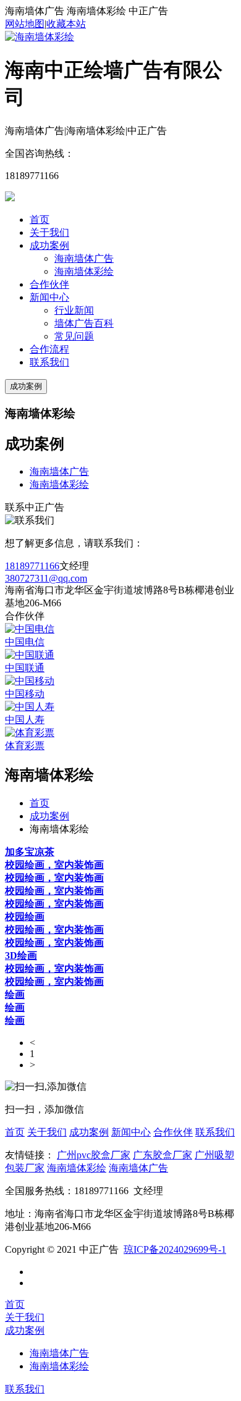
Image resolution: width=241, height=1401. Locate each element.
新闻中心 (49, 297)
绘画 (15, 994)
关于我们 (49, 232)
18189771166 (32, 566)
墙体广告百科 (84, 323)
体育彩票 (24, 745)
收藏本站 (66, 24)
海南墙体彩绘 (84, 271)
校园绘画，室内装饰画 (54, 864)
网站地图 (24, 24)
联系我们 (49, 362)
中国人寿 (24, 719)
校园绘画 (24, 916)
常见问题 (74, 336)
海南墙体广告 (84, 258)
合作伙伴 (49, 284)
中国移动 (24, 693)
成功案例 (49, 245)
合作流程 (49, 349)
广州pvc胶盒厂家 (93, 1155)
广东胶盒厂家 (162, 1155)
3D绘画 (21, 955)
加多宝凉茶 (29, 852)
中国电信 (24, 642)
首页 (39, 219)
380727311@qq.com (46, 578)
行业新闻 (74, 310)
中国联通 (24, 668)
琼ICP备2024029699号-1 (175, 1249)
